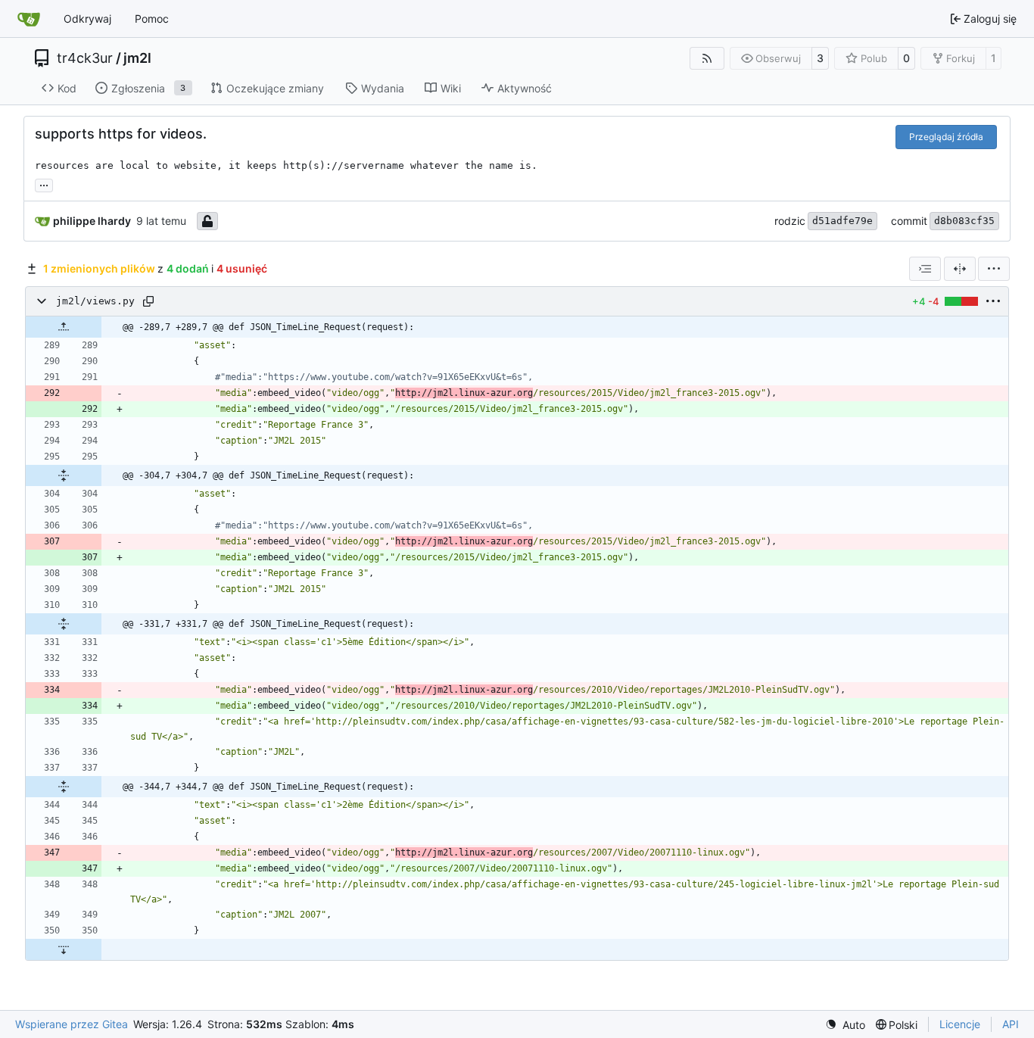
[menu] (994, 269)
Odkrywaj (87, 18)
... (43, 184)
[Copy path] (148, 301)
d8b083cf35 (964, 220)
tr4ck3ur (85, 58)
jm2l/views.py (95, 301)
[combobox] (925, 269)
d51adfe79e (842, 220)
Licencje (959, 1024)
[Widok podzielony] (960, 269)
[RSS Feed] (707, 58)
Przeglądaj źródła (946, 136)
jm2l (137, 58)
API (1010, 1024)
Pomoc (152, 18)
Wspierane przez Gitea (71, 1024)
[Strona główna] (29, 19)
